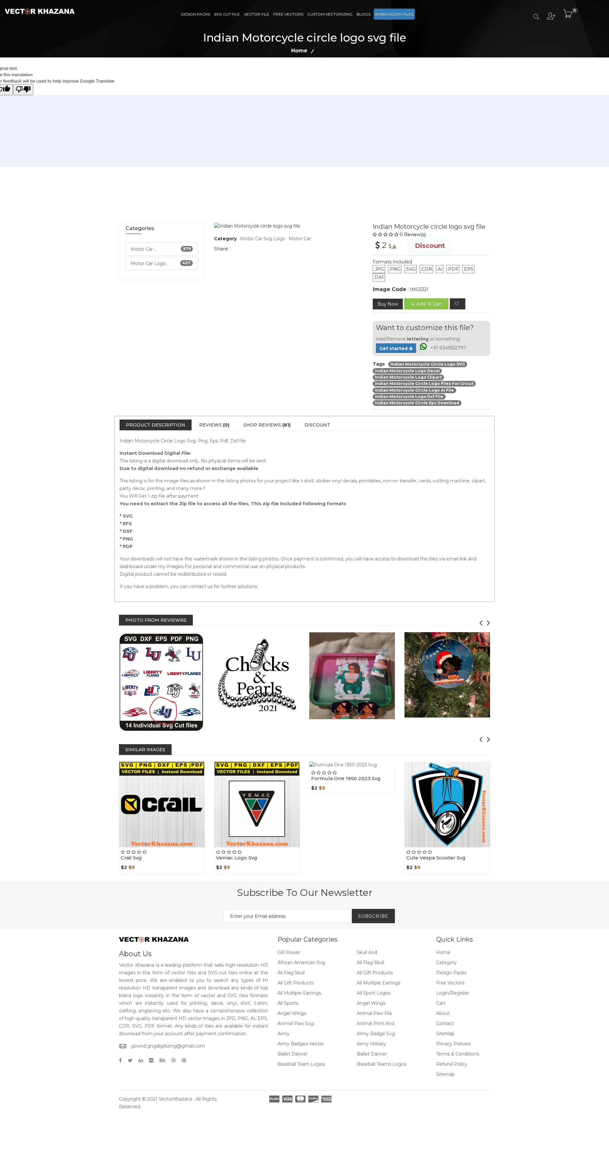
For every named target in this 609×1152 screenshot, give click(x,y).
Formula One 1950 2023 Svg (346, 778)
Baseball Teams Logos (381, 1064)
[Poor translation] (23, 89)
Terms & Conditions (457, 1054)
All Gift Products (375, 973)
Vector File (256, 14)
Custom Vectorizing (329, 14)
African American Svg (301, 962)
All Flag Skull (370, 962)
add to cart (429, 304)
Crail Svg (131, 858)
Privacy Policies (453, 1044)
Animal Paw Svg (296, 1023)
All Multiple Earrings (378, 983)
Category (446, 962)
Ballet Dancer (293, 1054)
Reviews (214, 425)
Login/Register (452, 993)
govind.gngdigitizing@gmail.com (168, 1046)
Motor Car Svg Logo (262, 239)
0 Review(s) (413, 234)
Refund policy (451, 1064)
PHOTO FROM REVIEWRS (156, 620)
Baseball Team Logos (301, 1064)
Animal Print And (375, 1023)
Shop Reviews (267, 425)
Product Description (155, 425)
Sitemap (445, 1074)
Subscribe (373, 916)
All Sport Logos (373, 993)
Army (284, 1033)
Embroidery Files (394, 14)
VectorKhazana (175, 1099)
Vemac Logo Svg (236, 858)
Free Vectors (288, 14)
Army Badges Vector (301, 1044)
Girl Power (289, 952)
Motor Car (300, 239)
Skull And (367, 952)
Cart (440, 1003)
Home (299, 51)
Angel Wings (371, 1003)
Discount (317, 425)
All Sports (288, 1003)
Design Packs (195, 14)
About (443, 1013)
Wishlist (176, 847)
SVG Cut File (227, 14)
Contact (445, 1023)
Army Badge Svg (376, 1033)
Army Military (371, 1044)
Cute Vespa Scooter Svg (436, 858)
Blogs (363, 14)
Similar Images (145, 749)
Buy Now (387, 304)
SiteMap (445, 1033)
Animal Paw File (374, 1013)
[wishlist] (457, 303)
